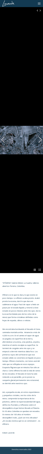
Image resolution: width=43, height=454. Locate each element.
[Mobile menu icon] (39, 3)
